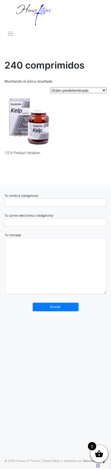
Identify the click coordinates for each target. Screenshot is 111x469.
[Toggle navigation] (10, 34)
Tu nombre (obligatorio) (21, 196)
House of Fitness (28, 460)
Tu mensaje (13, 235)
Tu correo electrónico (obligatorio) (29, 215)
